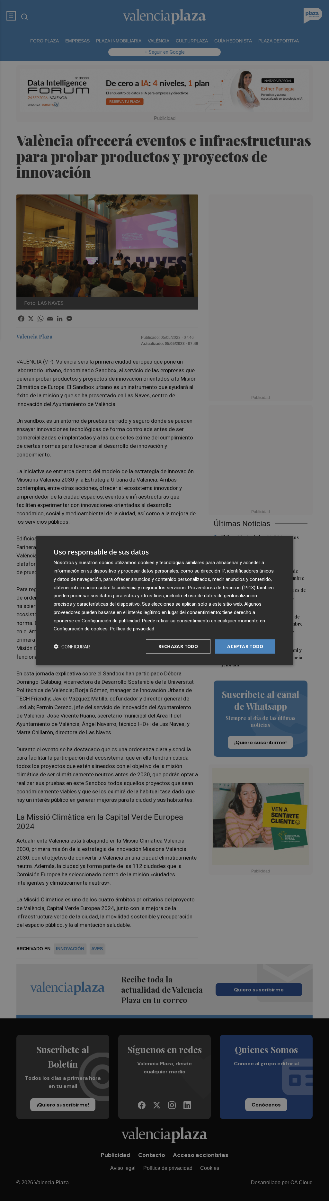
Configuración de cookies (81, 629)
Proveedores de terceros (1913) (221, 587)
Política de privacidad (132, 629)
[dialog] (164, 600)
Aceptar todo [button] (245, 646)
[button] (72, 646)
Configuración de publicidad (111, 620)
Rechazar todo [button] (178, 646)
